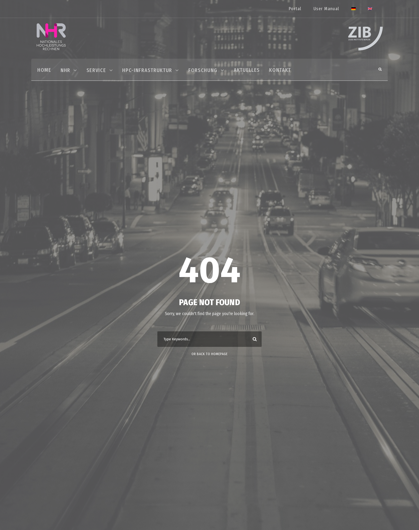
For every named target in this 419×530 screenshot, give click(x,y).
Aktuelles (247, 70)
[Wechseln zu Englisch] (370, 11)
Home (44, 70)
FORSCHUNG (203, 70)
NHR (65, 70)
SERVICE (96, 70)
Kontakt (280, 70)
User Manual (326, 8)
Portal (295, 8)
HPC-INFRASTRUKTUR (147, 70)
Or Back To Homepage (210, 354)
